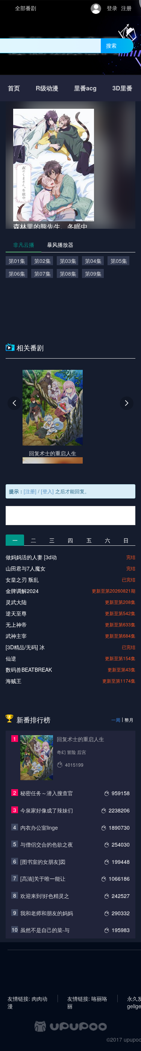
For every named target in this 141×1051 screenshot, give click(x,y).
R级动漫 (47, 88)
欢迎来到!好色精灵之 (44, 895)
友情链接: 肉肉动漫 (27, 998)
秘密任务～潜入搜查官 (46, 793)
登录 (112, 8)
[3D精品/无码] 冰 (25, 647)
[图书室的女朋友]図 (42, 861)
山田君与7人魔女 (25, 568)
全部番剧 (25, 8)
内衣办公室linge (39, 827)
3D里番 (122, 88)
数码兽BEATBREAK (29, 669)
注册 (126, 8)
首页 (14, 88)
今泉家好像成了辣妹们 (46, 810)
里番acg (85, 88)
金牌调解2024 (22, 591)
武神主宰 (16, 636)
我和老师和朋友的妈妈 (46, 913)
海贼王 (13, 681)
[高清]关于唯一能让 (42, 878)
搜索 (111, 45)
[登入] (47, 491)
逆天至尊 (16, 613)
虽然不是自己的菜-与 (45, 930)
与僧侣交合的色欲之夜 (46, 844)
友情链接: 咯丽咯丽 (87, 998)
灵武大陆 (16, 602)
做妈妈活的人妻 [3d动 (31, 557)
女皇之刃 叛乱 (22, 579)
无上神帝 (16, 624)
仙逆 (11, 658)
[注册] (30, 491)
